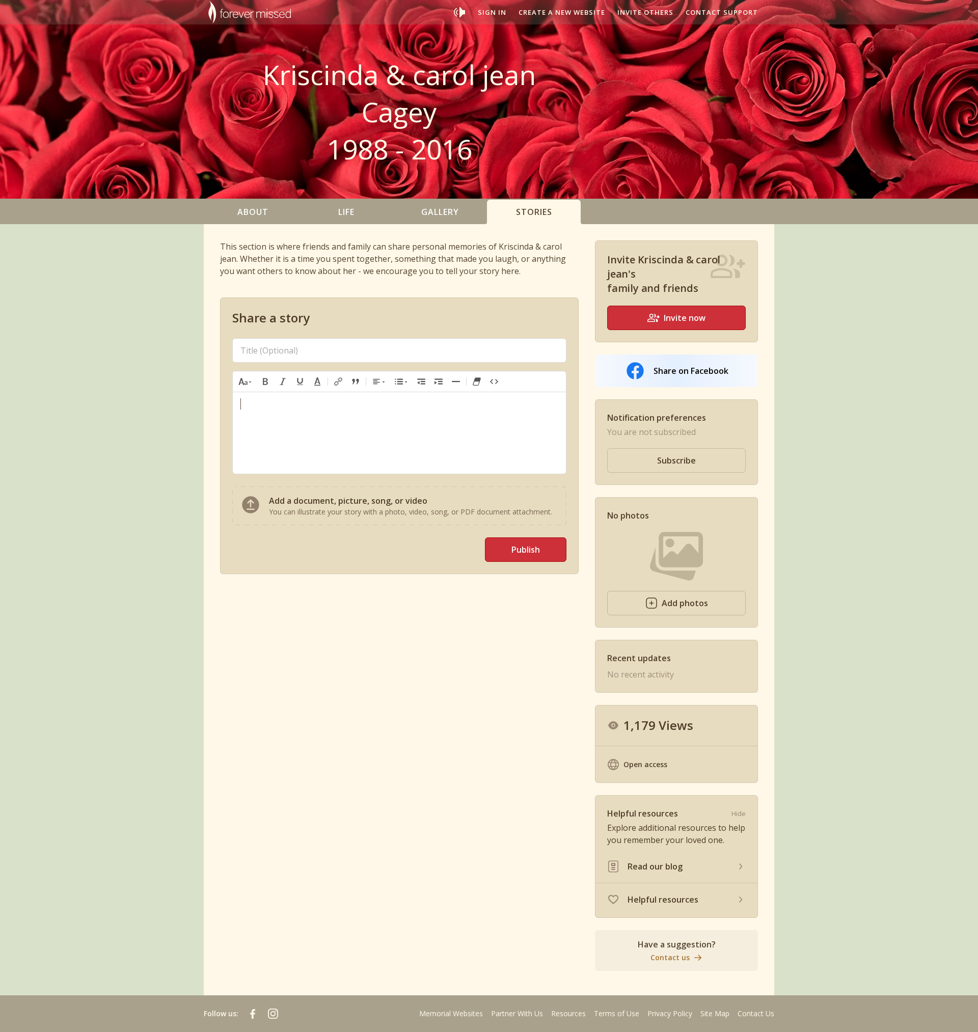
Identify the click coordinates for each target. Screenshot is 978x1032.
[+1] (438, 381)
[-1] (421, 381)
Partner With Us (517, 1013)
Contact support (722, 12)
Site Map (714, 1013)
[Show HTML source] (494, 381)
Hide (738, 813)
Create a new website (562, 12)
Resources (568, 1013)
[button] (245, 381)
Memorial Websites (451, 1013)
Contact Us (756, 1013)
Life (346, 212)
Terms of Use (616, 1013)
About (252, 212)
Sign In (492, 12)
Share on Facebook (691, 370)
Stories (534, 212)
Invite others (645, 12)
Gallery (440, 212)
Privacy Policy (669, 1013)
